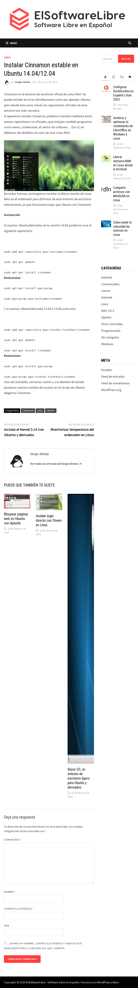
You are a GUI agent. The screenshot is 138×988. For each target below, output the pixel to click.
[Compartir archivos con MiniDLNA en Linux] (106, 188)
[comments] (122, 77)
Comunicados (110, 284)
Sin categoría (110, 337)
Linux (7, 57)
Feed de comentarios (115, 383)
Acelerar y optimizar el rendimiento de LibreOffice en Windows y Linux (123, 128)
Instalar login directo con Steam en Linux (49, 520)
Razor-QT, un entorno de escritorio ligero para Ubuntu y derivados (79, 778)
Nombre (10, 891)
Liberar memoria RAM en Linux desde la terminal (123, 163)
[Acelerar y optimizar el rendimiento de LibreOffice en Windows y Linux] (106, 118)
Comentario (13, 839)
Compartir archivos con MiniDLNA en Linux (121, 194)
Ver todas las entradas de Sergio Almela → (56, 463)
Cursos (105, 291)
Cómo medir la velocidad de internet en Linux (122, 228)
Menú (13, 43)
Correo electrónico (19, 908)
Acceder (106, 370)
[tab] (105, 77)
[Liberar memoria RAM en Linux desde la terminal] (106, 157)
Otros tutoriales (112, 324)
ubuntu (51, 410)
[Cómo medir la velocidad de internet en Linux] (106, 223)
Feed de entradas (113, 376)
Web (6, 925)
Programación (110, 331)
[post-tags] (130, 77)
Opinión (106, 317)
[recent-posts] (113, 77)
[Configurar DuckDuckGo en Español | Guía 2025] (106, 87)
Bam (116, 982)
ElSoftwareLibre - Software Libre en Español (52, 982)
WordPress (104, 982)
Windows (107, 344)
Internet (106, 297)
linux (40, 410)
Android (106, 277)
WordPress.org (111, 390)
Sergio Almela (22, 82)
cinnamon (28, 410)
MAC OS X (107, 311)
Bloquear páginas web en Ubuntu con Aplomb (16, 518)
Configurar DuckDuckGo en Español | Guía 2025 (123, 93)
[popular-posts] (105, 77)
